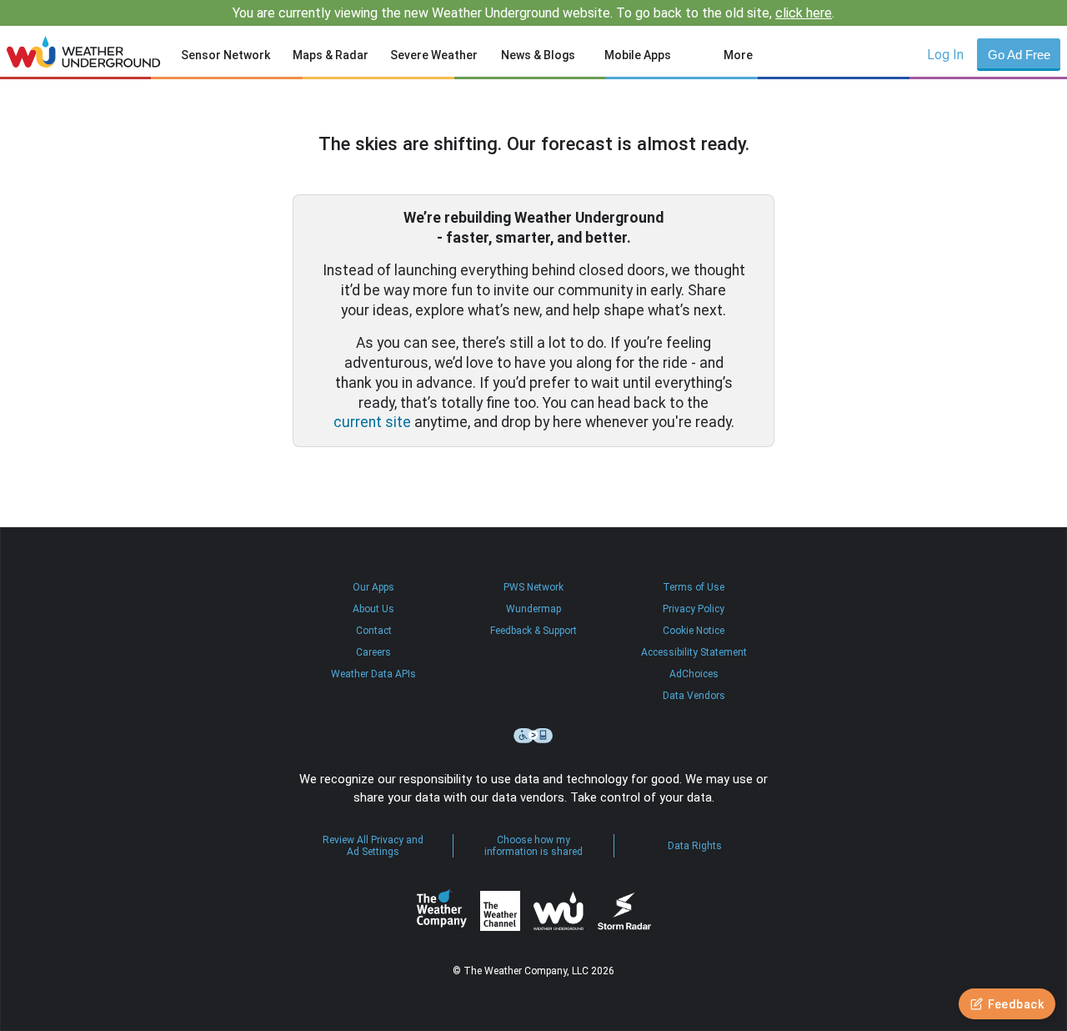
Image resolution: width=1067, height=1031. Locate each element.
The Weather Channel (500, 911)
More (738, 55)
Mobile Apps (637, 55)
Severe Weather (434, 55)
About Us (373, 609)
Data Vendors (694, 696)
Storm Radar (624, 911)
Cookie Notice (693, 630)
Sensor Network (225, 55)
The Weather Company (442, 911)
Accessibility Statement (694, 652)
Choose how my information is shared (533, 845)
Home (84, 52)
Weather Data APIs (373, 674)
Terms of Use (693, 587)
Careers (373, 652)
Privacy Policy (693, 609)
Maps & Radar (330, 55)
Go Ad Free (1019, 55)
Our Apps (373, 587)
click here (803, 13)
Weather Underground (559, 911)
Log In (945, 55)
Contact (374, 630)
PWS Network (533, 587)
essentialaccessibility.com (533, 735)
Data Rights (695, 846)
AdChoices (694, 674)
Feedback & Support (533, 630)
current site (372, 422)
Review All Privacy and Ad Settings (373, 845)
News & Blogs (538, 55)
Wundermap (533, 609)
